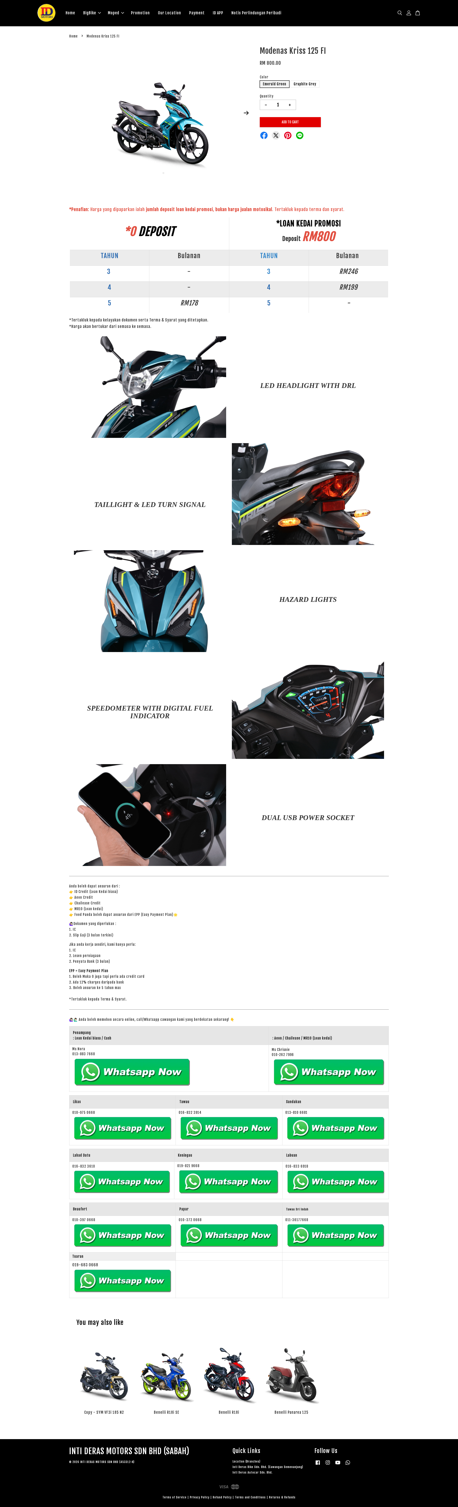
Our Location (169, 13)
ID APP (218, 13)
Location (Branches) (246, 1461)
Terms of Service (174, 1497)
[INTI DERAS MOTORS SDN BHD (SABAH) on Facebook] (317, 1465)
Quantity (267, 96)
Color (264, 77)
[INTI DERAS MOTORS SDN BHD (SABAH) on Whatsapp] (347, 1465)
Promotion (140, 13)
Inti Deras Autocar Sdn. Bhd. (253, 1472)
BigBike (89, 13)
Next (246, 113)
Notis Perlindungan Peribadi (256, 13)
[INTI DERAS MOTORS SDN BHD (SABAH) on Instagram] (327, 1465)
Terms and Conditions (250, 1497)
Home (70, 13)
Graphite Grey (305, 84)
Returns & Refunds (282, 1497)
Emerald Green (274, 84)
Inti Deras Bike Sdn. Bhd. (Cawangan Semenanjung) (268, 1467)
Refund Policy (222, 1497)
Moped (113, 13)
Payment (197, 13)
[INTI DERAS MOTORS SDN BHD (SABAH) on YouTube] (337, 1465)
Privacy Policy (199, 1497)
